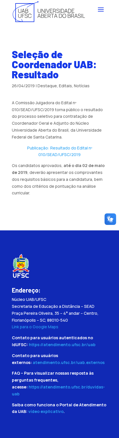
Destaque (47, 85)
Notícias (82, 85)
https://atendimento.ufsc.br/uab (62, 344)
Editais (65, 85)
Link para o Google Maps (35, 326)
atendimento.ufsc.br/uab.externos (69, 362)
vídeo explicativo (46, 411)
